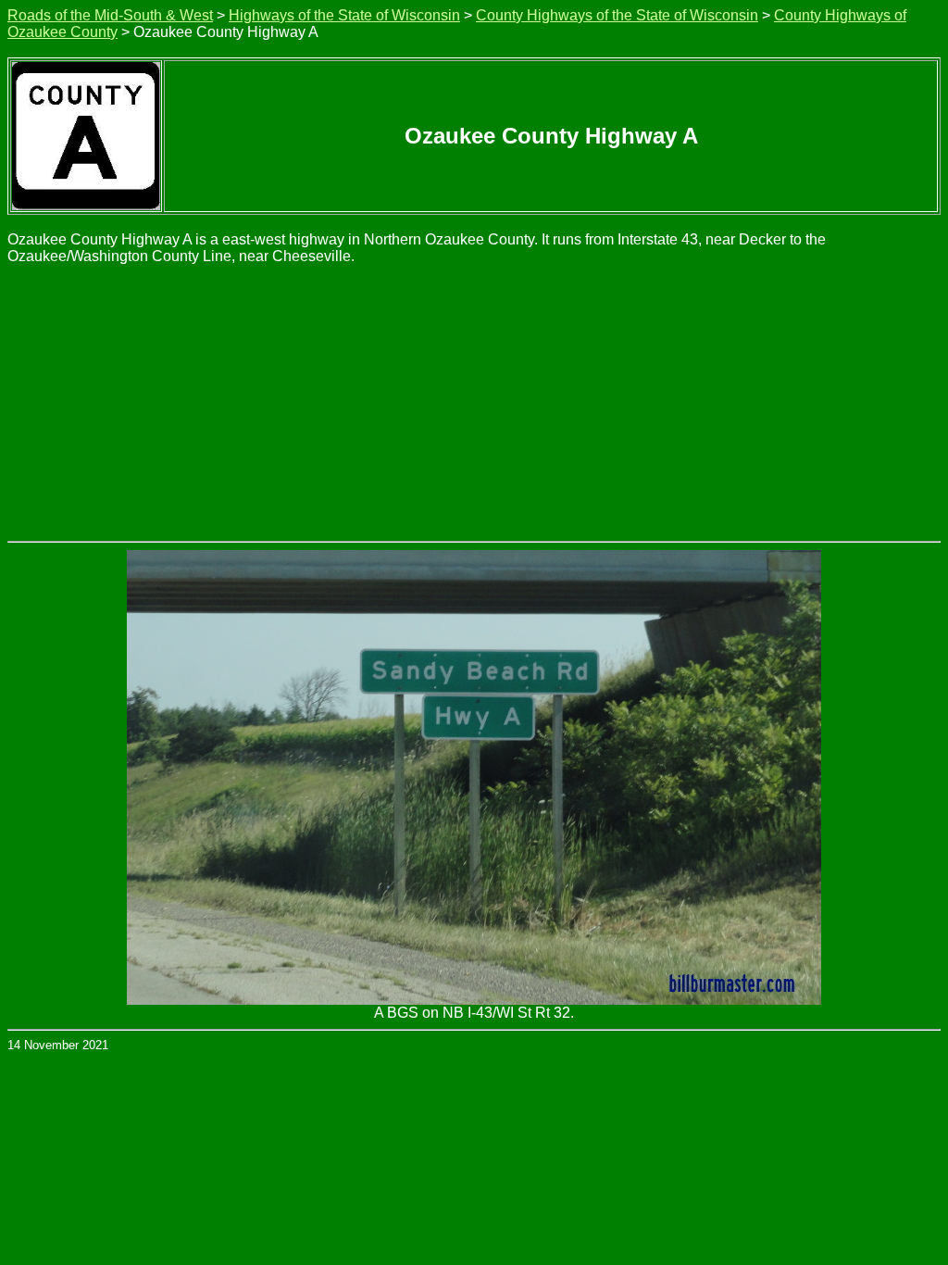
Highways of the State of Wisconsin (344, 15)
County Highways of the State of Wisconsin (617, 15)
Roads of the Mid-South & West (110, 15)
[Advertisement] (474, 402)
